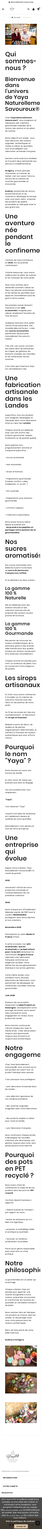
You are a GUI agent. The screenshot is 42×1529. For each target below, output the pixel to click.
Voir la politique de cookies (20, 1521)
